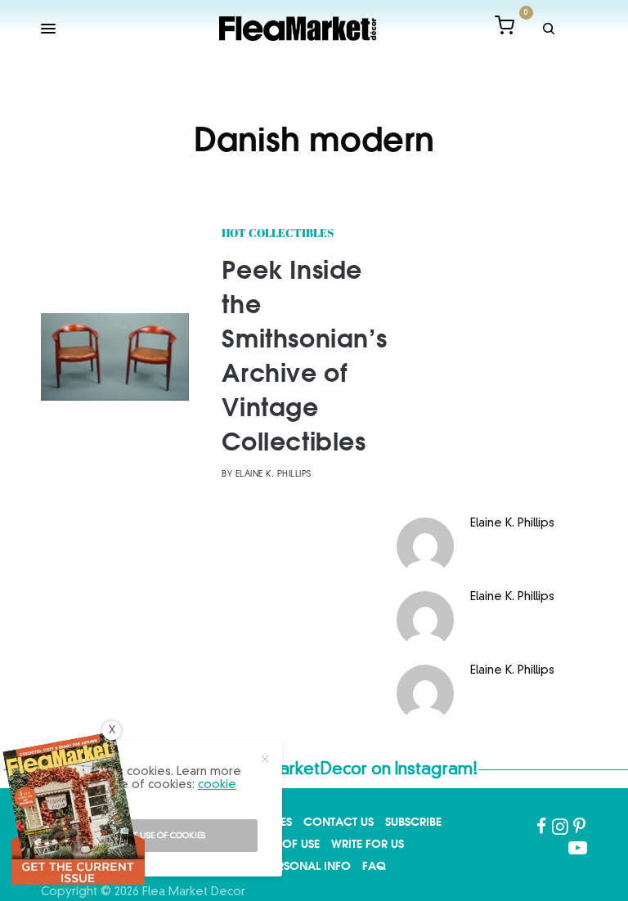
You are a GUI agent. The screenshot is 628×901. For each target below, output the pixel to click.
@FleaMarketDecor (291, 770)
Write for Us (367, 843)
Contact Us (338, 821)
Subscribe (413, 821)
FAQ (374, 866)
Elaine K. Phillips (274, 474)
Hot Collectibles (278, 234)
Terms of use (282, 843)
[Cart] (504, 28)
